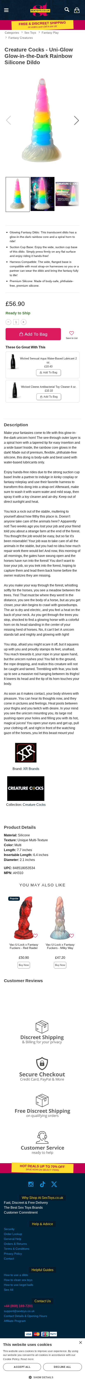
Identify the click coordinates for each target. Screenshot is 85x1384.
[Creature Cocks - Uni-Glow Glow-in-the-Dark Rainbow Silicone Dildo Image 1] (42, 120)
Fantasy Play (50, 32)
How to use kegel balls (18, 1285)
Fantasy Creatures (20, 37)
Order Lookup (13, 1234)
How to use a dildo (16, 1275)
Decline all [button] (62, 1367)
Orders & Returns (15, 1244)
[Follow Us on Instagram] (31, 1184)
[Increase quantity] (23, 322)
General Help (12, 1239)
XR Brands (31, 769)
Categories (12, 32)
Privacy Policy (13, 1253)
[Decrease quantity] (8, 322)
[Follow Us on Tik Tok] (43, 1184)
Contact (9, 1258)
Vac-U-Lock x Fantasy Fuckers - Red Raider (23, 946)
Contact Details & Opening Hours (25, 1316)
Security (9, 1229)
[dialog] (42, 1361)
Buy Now (24, 965)
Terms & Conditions (16, 1249)
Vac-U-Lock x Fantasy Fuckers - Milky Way (60, 946)
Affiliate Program (15, 1321)
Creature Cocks (34, 805)
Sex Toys (30, 32)
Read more (27, 1359)
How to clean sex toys (18, 1280)
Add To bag (36, 334)
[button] (6, 10)
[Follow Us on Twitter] (54, 1184)
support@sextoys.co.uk (19, 1311)
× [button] (80, 1342)
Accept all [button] (22, 1367)
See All (8, 1290)
